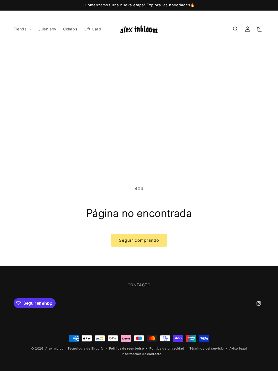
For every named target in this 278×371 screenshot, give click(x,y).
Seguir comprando (139, 240)
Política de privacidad (166, 348)
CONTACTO (139, 284)
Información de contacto (142, 354)
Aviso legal (238, 348)
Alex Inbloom (56, 348)
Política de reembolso (126, 348)
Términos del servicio (206, 348)
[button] (22, 29)
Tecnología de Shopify (86, 348)
